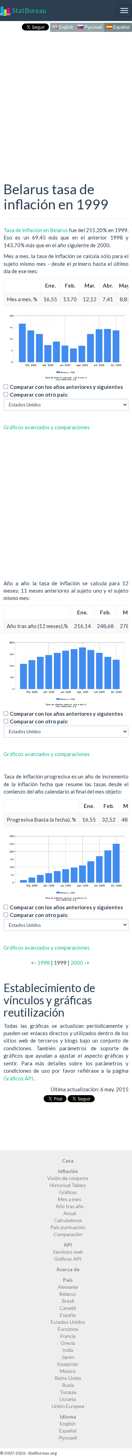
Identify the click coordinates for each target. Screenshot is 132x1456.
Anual (69, 1213)
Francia (68, 1336)
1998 (43, 962)
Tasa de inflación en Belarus (36, 230)
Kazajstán (67, 1364)
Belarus (67, 1294)
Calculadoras (68, 1220)
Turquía (67, 1392)
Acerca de (68, 1269)
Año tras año (70, 1206)
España (68, 1315)
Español (121, 27)
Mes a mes (69, 1199)
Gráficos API (18, 1078)
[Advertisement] (66, 99)
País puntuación (68, 1227)
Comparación (68, 1234)
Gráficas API (68, 1259)
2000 (76, 962)
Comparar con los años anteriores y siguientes (66, 387)
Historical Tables (68, 1185)
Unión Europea (68, 1406)
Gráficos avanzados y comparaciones (47, 427)
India (67, 1350)
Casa (68, 1161)
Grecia (68, 1343)
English (65, 27)
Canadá (67, 1308)
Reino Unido (68, 1378)
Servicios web (68, 1252)
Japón (67, 1357)
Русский (92, 27)
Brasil (68, 1301)
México (68, 1371)
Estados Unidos (68, 1322)
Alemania (68, 1287)
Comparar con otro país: (39, 394)
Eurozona (68, 1329)
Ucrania (67, 1399)
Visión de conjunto (67, 1178)
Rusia (68, 1385)
